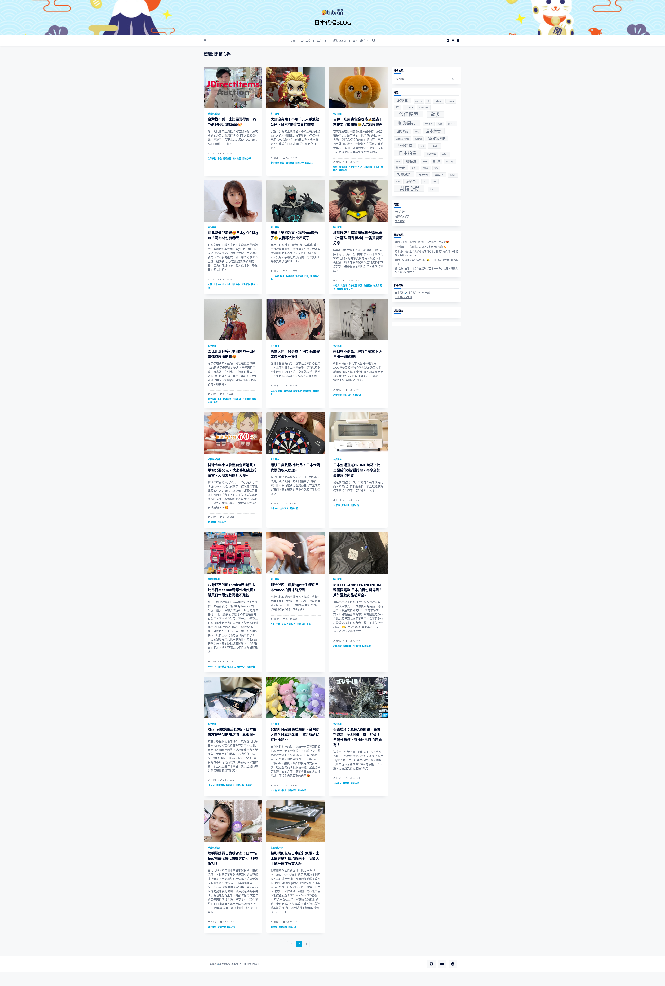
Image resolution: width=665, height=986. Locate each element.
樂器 (425, 161)
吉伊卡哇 (352, 166)
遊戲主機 (222, 927)
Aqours (418, 101)
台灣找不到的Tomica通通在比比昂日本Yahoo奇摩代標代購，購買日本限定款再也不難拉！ (232, 589)
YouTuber (409, 107)
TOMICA (212, 666)
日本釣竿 (431, 154)
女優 (210, 284)
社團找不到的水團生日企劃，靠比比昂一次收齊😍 (422, 241)
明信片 (445, 154)
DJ (428, 101)
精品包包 (423, 174)
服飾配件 (291, 624)
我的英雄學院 (436, 138)
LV (397, 107)
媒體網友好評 (214, 113)
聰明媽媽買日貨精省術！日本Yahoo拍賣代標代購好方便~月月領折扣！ (233, 858)
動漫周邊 (227, 158)
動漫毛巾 (297, 390)
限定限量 (366, 645)
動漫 (220, 158)
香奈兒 (249, 785)
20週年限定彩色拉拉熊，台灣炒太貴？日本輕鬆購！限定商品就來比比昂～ (295, 734)
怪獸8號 (299, 276)
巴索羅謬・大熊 (402, 139)
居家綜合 (275, 508)
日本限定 (282, 790)
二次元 (274, 390)
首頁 (292, 40)
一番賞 (336, 285)
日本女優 (226, 284)
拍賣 (422, 146)
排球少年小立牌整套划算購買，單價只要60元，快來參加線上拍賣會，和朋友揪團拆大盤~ (232, 470)
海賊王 (414, 168)
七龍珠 (344, 285)
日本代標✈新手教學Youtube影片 (413, 292)
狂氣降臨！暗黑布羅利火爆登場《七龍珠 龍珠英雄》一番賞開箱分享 (358, 237)
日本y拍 (217, 284)
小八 (360, 166)
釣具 (425, 181)
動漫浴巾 (307, 390)
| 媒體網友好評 (337, 40)
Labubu (450, 101)
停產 (273, 624)
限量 (309, 624)
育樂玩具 (284, 508)
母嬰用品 (231, 666)
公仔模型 (212, 158)
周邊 (440, 124)
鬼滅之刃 (309, 162)
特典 (436, 168)
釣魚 (435, 181)
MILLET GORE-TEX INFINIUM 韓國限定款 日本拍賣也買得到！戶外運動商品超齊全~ (358, 589)
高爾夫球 (357, 395)
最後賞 (340, 288)
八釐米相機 (424, 107)
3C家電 (336, 505)
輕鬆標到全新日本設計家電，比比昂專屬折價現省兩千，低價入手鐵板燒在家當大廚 (295, 858)
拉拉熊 (274, 790)
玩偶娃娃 (292, 790)
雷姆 (215, 402)
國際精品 (220, 785)
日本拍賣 (237, 158)
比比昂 (376, 166)
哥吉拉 (346, 783)
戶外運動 (337, 395)
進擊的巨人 (411, 181)
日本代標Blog (332, 22)
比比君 (213, 153)
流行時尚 (400, 167)
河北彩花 (246, 284)
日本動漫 (237, 399)
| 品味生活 (304, 40)
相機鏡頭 (403, 174)
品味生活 (400, 211)
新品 (284, 624)
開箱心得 (246, 158)
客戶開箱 (275, 113)
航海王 (453, 175)
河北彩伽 (236, 284)
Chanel (211, 785)
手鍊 (278, 624)
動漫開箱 (368, 285)
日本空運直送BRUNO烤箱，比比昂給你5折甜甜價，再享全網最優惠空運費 (356, 470)
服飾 (398, 161)
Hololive (438, 101)
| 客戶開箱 (319, 40)
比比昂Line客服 (403, 297)
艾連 (398, 181)
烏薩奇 (426, 168)
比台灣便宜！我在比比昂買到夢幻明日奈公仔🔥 (420, 246)
